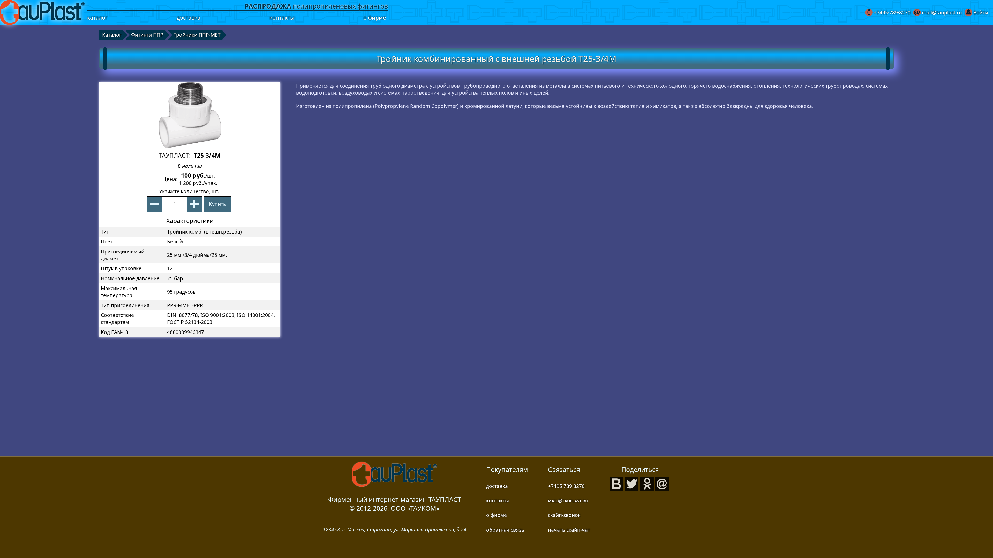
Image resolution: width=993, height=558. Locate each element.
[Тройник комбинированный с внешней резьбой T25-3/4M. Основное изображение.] (189, 115)
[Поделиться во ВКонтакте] (616, 482)
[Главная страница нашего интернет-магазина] (42, 12)
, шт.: (190, 191)
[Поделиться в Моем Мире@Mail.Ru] (662, 482)
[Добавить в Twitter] (631, 482)
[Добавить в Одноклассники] (647, 482)
